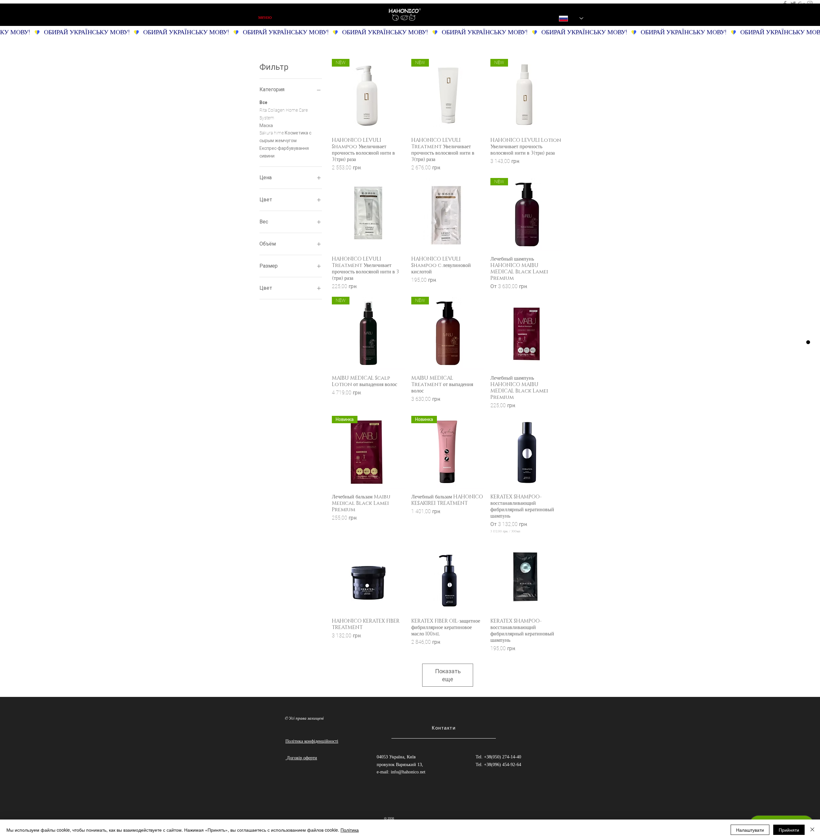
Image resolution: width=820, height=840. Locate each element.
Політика (349, 830)
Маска (266, 125)
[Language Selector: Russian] (566, 18)
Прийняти (789, 830)
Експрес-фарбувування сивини (284, 152)
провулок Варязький (397, 764)
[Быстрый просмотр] (368, 214)
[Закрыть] (812, 830)
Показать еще (448, 675)
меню (265, 17)
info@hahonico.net (408, 772)
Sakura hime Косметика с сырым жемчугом (285, 136)
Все (263, 102)
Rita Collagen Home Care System (283, 114)
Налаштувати (750, 830)
